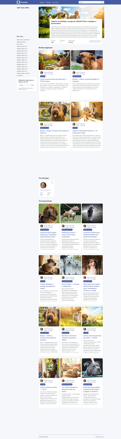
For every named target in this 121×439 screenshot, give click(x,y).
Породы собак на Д (22, 62)
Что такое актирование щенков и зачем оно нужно (69, 389)
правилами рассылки (22, 89)
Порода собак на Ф (22, 51)
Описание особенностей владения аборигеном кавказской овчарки (91, 235)
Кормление (20, 44)
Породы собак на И (22, 66)
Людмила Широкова (48, 72)
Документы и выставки (23, 39)
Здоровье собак (21, 42)
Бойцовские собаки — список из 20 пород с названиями (69, 235)
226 (41, 194)
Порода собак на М (22, 46)
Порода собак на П (22, 48)
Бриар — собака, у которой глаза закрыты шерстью (48, 338)
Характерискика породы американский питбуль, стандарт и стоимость (91, 389)
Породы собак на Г (22, 59)
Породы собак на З (22, 64)
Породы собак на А (22, 55)
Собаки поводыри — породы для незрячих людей (47, 286)
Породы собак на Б (22, 57)
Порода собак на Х (21, 53)
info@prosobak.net (99, 436)
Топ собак (19, 75)
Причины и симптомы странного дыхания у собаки (69, 338)
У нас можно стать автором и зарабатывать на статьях (95, 41)
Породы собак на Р (22, 71)
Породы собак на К (22, 68)
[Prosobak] (18, 2)
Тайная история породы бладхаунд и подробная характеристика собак (48, 235)
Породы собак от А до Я (23, 73)
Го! (32, 85)
